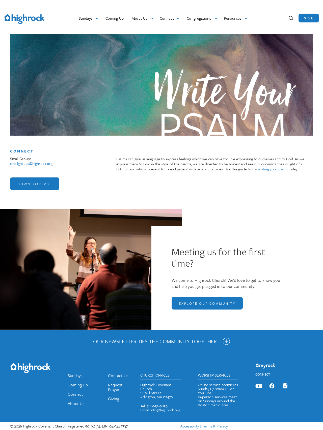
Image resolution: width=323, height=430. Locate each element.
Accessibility (189, 426)
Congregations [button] (199, 18)
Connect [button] (167, 18)
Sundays (75, 375)
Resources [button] (232, 18)
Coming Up (114, 18)
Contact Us (118, 375)
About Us (76, 403)
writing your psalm (272, 169)
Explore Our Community (207, 303)
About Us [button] (139, 18)
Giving (113, 398)
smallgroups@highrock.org (31, 163)
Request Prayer (115, 387)
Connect (75, 394)
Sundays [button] (85, 18)
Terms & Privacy (215, 426)
